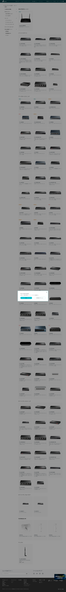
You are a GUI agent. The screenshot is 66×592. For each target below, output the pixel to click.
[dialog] (33, 296)
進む (26, 297)
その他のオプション (39, 297)
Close (46, 292)
